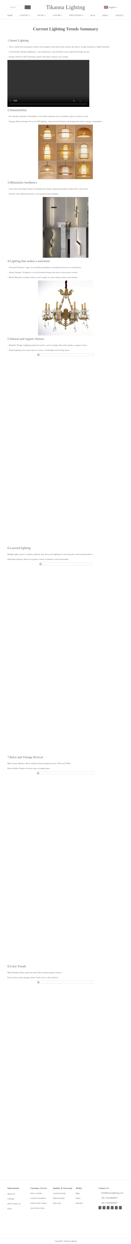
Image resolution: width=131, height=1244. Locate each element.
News (78, 1198)
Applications (75, 15)
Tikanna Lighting (65, 7)
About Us (11, 1194)
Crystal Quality (59, 1193)
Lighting (24, 15)
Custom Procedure (38, 1198)
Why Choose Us (14, 1203)
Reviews (79, 1203)
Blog (92, 15)
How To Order (36, 1193)
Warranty (57, 1203)
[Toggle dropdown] (30, 15)
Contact (119, 15)
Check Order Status (38, 1203)
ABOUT (105, 15)
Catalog (10, 1198)
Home (10, 15)
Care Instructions (37, 1208)
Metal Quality (58, 1198)
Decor (40, 15)
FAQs (9, 1208)
